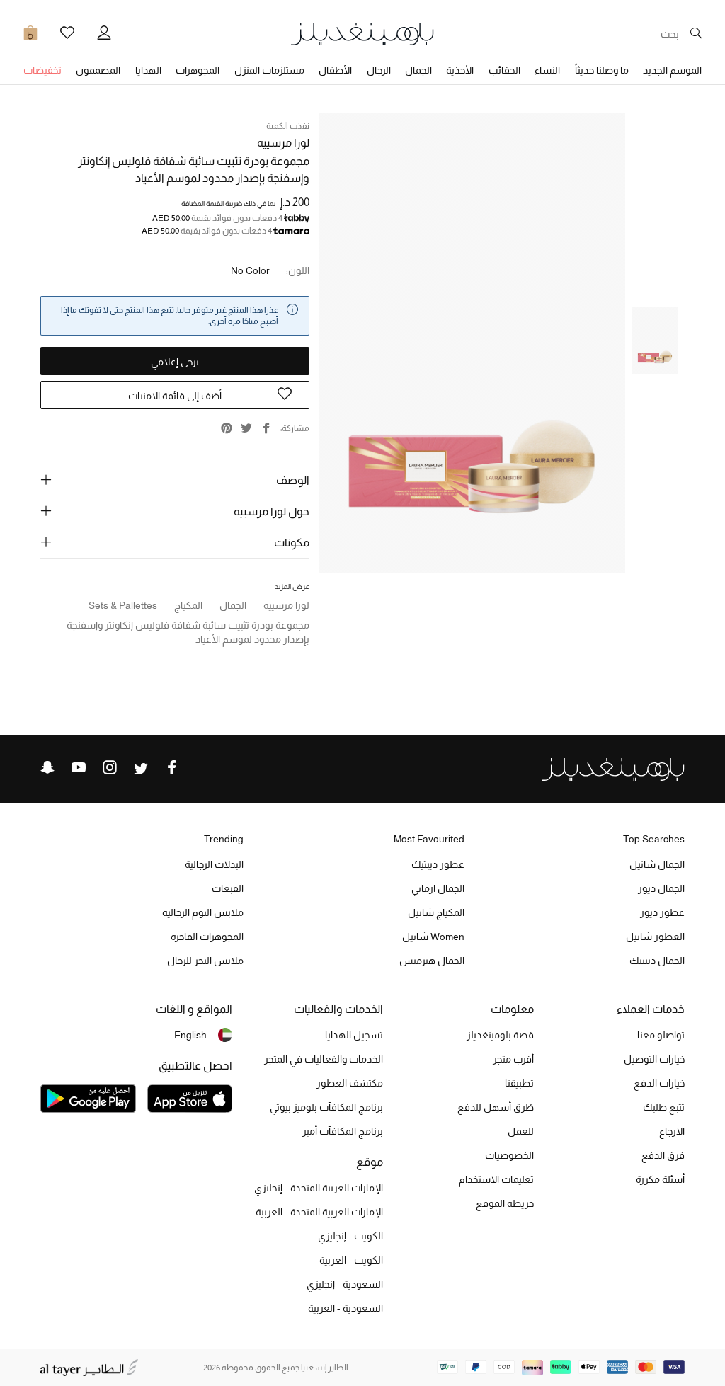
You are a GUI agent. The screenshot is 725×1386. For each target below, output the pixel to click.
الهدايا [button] (148, 70)
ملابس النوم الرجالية (203, 912)
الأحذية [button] (460, 70)
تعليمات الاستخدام (496, 1179)
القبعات (228, 888)
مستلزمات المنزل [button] (269, 70)
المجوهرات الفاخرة (207, 936)
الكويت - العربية (351, 1260)
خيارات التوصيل (654, 1059)
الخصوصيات (509, 1155)
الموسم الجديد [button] (672, 70)
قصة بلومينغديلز (500, 1035)
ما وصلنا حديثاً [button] (602, 70)
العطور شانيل (655, 936)
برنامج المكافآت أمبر (342, 1131)
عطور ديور (662, 912)
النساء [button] (547, 70)
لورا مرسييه (283, 143)
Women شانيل (433, 936)
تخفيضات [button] (42, 70)
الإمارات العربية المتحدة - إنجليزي (318, 1187)
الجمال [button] (418, 70)
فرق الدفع (663, 1155)
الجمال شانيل (657, 864)
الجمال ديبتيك (657, 960)
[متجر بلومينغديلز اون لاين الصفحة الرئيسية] (362, 33)
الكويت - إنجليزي (350, 1236)
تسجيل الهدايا (354, 1035)
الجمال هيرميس (431, 960)
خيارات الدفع (659, 1083)
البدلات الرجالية (214, 864)
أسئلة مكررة (660, 1179)
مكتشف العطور (349, 1083)
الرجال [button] (379, 70)
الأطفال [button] (335, 70)
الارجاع (672, 1131)
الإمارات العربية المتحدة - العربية (319, 1212)
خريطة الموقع (505, 1203)
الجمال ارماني (437, 888)
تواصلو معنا (661, 1035)
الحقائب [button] (504, 70)
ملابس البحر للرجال (205, 960)
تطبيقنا (519, 1083)
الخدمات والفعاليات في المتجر (323, 1059)
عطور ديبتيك (437, 864)
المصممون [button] (98, 70)
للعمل (521, 1131)
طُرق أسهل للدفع (495, 1107)
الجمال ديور (661, 888)
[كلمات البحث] (696, 34)
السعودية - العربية (345, 1308)
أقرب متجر (513, 1059)
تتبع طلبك (664, 1107)
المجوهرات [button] (197, 70)
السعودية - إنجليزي (345, 1284)
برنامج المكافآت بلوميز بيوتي (326, 1107)
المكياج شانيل (436, 912)
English (190, 1035)
